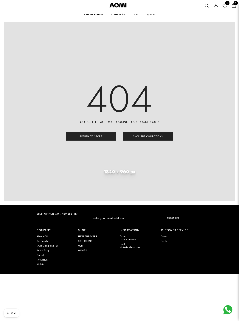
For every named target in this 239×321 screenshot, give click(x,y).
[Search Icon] (207, 5)
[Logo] (119, 5)
